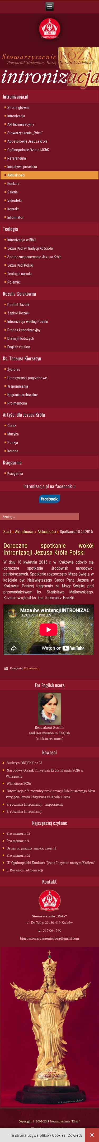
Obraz (11, 426)
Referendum (16, 158)
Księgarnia (15, 473)
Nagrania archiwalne (22, 395)
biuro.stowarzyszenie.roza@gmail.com (49, 938)
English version (18, 347)
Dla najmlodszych (20, 338)
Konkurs (13, 184)
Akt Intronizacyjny (20, 124)
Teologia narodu (19, 274)
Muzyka (13, 434)
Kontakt (13, 209)
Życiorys (13, 369)
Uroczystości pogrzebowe (27, 378)
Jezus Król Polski (20, 265)
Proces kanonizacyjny (23, 330)
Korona (12, 451)
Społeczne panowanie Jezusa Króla (34, 257)
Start (7, 531)
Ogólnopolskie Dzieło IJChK (28, 150)
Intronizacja (16, 116)
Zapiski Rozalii (18, 313)
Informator (15, 217)
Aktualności (16, 175)
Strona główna (18, 107)
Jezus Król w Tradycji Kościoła (30, 248)
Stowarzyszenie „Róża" (25, 133)
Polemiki (13, 282)
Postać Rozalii (18, 305)
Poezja (12, 442)
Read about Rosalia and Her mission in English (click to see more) (49, 733)
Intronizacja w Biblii (21, 240)
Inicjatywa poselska (22, 167)
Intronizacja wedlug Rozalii (27, 321)
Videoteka (14, 200)
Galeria (12, 192)
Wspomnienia (17, 386)
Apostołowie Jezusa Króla (27, 141)
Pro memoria (17, 403)
